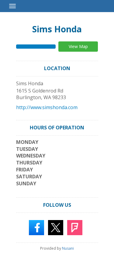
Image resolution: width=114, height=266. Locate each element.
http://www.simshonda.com (47, 107)
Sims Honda (57, 29)
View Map (78, 46)
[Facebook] (36, 227)
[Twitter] (55, 227)
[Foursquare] (74, 227)
